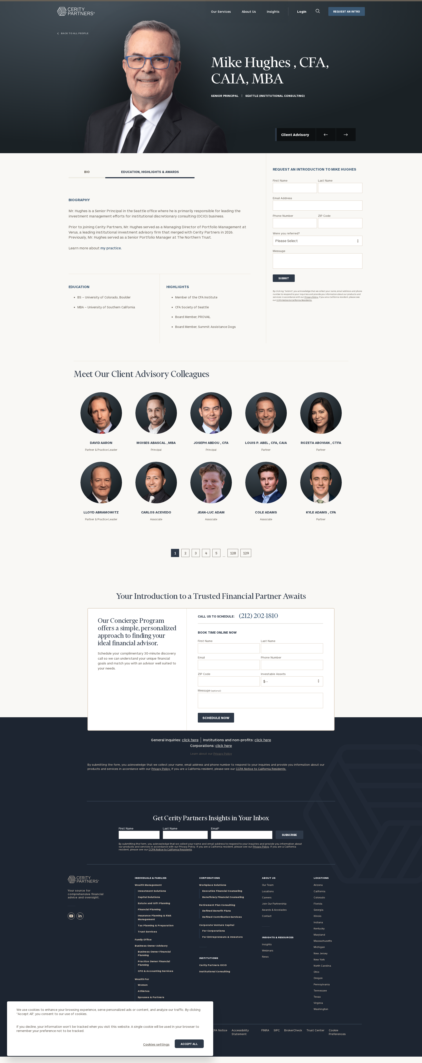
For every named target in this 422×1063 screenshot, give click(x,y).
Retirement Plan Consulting (217, 904)
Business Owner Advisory (151, 945)
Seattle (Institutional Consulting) (275, 95)
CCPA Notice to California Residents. (294, 300)
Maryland (319, 934)
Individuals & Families (150, 877)
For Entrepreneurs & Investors (222, 936)
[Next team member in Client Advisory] (346, 134)
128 (233, 553)
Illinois (317, 915)
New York (319, 959)
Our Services (221, 11)
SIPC (277, 1030)
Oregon (318, 978)
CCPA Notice (218, 1030)
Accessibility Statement (240, 1032)
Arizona (318, 884)
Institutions (208, 957)
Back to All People (74, 33)
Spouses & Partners (151, 997)
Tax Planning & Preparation (155, 925)
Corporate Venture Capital (216, 924)
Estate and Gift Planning (154, 903)
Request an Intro (346, 11)
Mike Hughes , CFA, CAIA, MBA (270, 71)
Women (142, 984)
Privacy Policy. (311, 297)
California (319, 891)
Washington (321, 1009)
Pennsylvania (322, 984)
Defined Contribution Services (222, 916)
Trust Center (315, 1030)
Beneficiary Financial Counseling (223, 897)
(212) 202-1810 (258, 616)
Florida (318, 903)
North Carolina (322, 965)
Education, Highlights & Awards (150, 172)
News (265, 956)
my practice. (111, 248)
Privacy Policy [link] (222, 753)
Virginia (318, 1002)
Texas (317, 996)
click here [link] (190, 740)
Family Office (143, 939)
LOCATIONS (321, 877)
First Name (126, 828)
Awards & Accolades (274, 909)
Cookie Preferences (337, 1032)
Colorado (319, 897)
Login (301, 11)
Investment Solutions (152, 890)
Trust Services (147, 931)
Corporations (209, 877)
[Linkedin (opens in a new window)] (80, 916)
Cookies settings (156, 1044)
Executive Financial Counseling (222, 890)
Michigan (319, 946)
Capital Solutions (149, 897)
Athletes (143, 990)
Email (215, 828)
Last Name (170, 828)
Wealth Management (148, 884)
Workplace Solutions (212, 884)
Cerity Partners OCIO (213, 965)
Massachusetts (323, 940)
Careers (266, 897)
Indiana (318, 922)
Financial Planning (149, 909)
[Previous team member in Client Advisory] (326, 134)
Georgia (318, 909)
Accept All (189, 1043)
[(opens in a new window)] (71, 916)
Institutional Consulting (214, 971)
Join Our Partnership (274, 903)
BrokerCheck (293, 1030)
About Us (249, 11)
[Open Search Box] (318, 11)
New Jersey (320, 953)
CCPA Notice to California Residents (170, 849)
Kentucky (319, 928)
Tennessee (320, 990)
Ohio (316, 971)
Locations (268, 891)
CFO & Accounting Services (155, 970)
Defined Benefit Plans (216, 910)
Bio (87, 172)
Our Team (268, 884)
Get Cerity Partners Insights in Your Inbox (211, 818)
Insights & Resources (277, 937)
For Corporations (213, 930)
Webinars (267, 950)
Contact (266, 915)
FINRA (265, 1030)
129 (246, 553)
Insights (273, 11)
